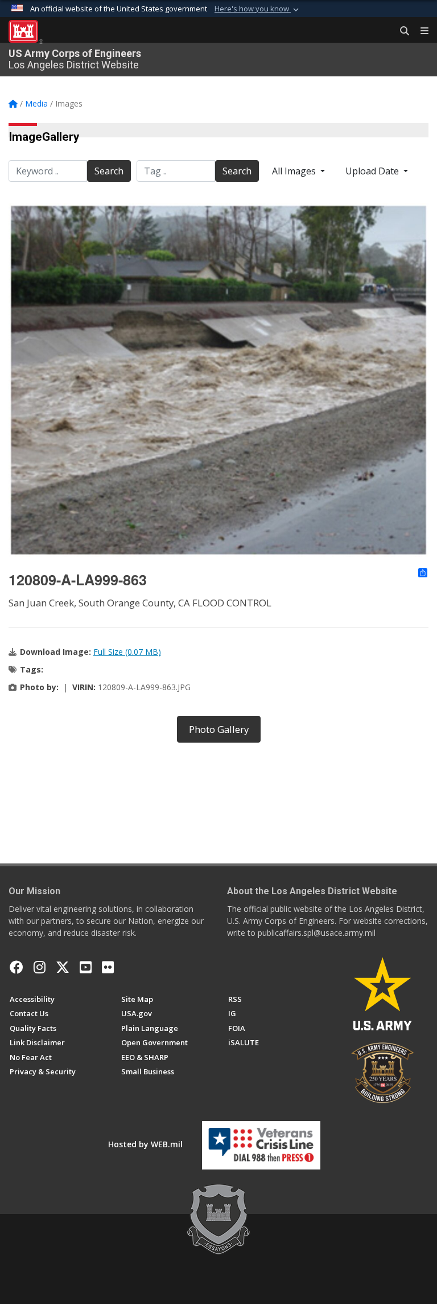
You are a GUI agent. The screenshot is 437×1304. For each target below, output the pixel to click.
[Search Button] (400, 31)
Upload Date (373, 171)
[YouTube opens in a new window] (86, 967)
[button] (258, 9)
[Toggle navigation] (419, 31)
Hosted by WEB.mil (145, 1144)
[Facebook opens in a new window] (16, 967)
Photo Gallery (219, 729)
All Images (295, 171)
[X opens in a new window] (62, 967)
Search (108, 171)
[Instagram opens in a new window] (40, 967)
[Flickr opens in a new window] (108, 967)
